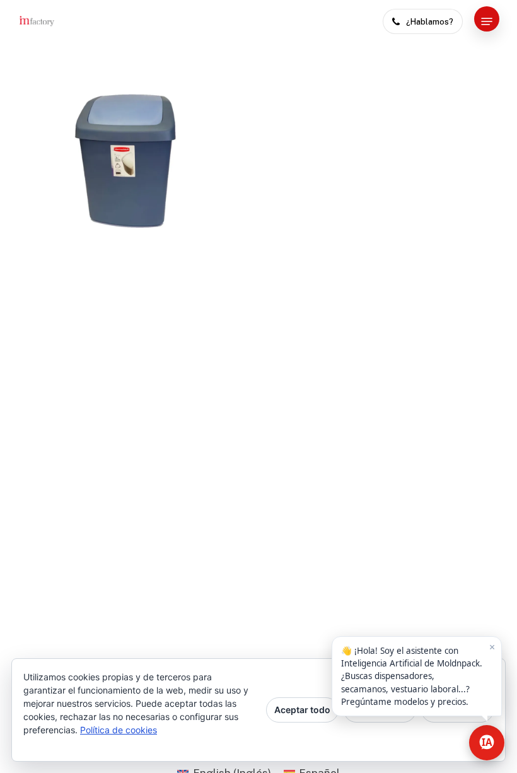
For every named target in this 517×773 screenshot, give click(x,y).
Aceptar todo (302, 709)
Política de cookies (118, 729)
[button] (486, 21)
